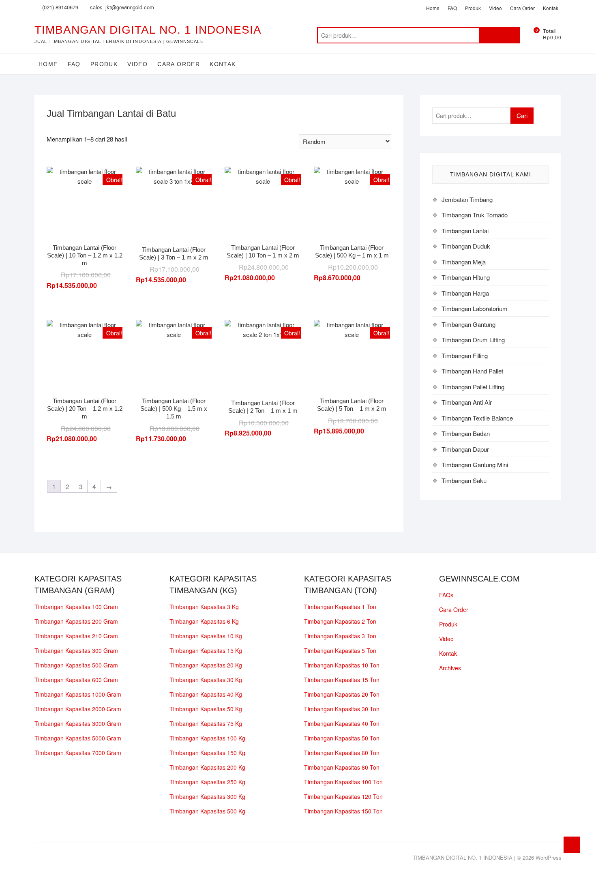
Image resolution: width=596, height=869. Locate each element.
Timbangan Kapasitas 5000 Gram (77, 738)
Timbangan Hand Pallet (472, 371)
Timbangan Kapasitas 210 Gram (76, 636)
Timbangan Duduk (466, 246)
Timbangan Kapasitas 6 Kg (204, 621)
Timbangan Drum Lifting (473, 339)
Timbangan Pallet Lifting (473, 386)
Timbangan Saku (464, 480)
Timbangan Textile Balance (477, 418)
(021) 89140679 (59, 7)
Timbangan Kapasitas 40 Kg (205, 694)
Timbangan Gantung (468, 324)
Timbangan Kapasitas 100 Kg (207, 738)
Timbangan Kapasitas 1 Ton (340, 607)
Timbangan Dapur (465, 449)
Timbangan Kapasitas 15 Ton (341, 680)
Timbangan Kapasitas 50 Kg (205, 709)
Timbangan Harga (465, 293)
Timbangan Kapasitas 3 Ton (340, 636)
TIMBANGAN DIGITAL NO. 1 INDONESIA (148, 30)
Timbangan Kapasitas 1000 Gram (77, 694)
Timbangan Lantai (465, 230)
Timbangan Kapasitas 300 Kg (207, 796)
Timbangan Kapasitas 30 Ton (341, 709)
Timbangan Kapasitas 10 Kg (205, 636)
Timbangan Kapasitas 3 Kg (204, 607)
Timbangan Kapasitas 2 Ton (340, 621)
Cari (499, 35)
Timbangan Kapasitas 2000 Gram (77, 709)
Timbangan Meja (464, 261)
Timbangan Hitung (466, 277)
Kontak (550, 7)
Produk (473, 7)
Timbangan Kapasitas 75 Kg (205, 723)
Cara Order (522, 7)
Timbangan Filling (465, 355)
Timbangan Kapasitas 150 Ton (343, 811)
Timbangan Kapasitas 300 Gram (76, 650)
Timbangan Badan (466, 433)
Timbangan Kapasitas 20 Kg (205, 665)
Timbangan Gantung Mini (475, 464)
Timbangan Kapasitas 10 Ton (341, 665)
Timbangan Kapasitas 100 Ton (343, 782)
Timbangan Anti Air (467, 402)
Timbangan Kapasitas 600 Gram (76, 680)
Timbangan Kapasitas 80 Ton (341, 767)
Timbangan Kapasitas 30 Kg (205, 680)
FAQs (446, 595)
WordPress (549, 857)
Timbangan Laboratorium (475, 308)
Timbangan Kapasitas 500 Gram (76, 665)
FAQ (452, 7)
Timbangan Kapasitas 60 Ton (341, 753)
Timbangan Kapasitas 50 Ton (341, 738)
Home (432, 7)
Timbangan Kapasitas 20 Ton (341, 694)
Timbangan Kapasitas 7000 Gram (77, 753)
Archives (450, 668)
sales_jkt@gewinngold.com (121, 7)
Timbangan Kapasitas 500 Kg (207, 811)
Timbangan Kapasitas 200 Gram (76, 621)
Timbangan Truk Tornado (475, 214)
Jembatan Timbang (467, 199)
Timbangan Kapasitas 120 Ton (343, 796)
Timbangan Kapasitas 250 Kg (207, 782)
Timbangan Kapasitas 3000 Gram (77, 723)
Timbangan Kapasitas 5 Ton (340, 650)
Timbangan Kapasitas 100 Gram (76, 607)
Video (495, 7)
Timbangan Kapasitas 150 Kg (207, 753)
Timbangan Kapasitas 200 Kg (207, 767)
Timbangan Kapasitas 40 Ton (341, 723)
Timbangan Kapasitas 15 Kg (205, 650)
